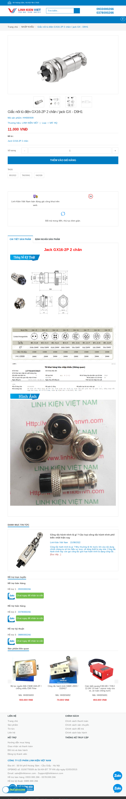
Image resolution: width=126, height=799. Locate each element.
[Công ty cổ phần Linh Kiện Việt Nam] (24, 10)
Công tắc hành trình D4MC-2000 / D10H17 (63, 687)
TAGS (10, 169)
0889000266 (24, 634)
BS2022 (12, 175)
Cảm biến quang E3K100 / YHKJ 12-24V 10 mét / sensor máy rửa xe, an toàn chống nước (100, 688)
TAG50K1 (26, 175)
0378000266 (105, 12)
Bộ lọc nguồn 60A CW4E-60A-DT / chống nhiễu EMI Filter (26, 687)
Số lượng (12, 151)
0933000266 (105, 9)
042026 (39, 175)
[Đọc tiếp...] (55, 554)
